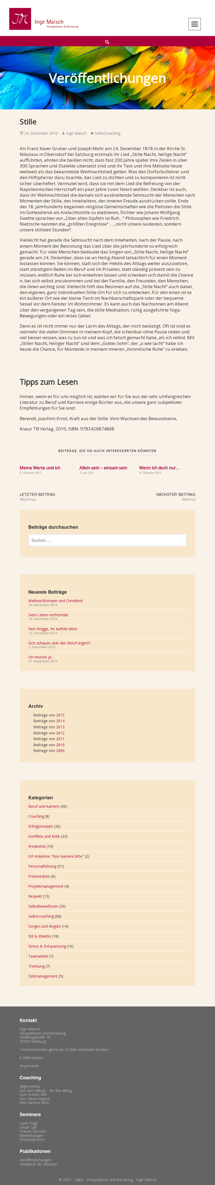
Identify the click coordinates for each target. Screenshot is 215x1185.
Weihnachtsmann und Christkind (55, 600)
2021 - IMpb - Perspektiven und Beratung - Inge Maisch (110, 1179)
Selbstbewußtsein (43, 906)
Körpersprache (32, 1139)
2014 (60, 720)
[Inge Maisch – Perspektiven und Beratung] (43, 19)
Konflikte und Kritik (44, 836)
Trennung (36, 966)
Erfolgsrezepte (40, 826)
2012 (60, 732)
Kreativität (37, 846)
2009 (60, 750)
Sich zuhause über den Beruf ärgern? (59, 642)
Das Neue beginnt (35, 1098)
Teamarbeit (38, 956)
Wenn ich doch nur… (159, 468)
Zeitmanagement (43, 976)
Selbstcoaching (107, 133)
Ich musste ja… (41, 656)
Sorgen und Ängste (44, 926)
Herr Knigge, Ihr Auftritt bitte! (52, 628)
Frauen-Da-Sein (33, 1131)
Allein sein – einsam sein (103, 468)
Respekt (35, 896)
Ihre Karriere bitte (34, 1102)
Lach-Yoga (29, 1123)
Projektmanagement (45, 886)
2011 (60, 738)
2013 (60, 726)
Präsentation (39, 876)
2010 (60, 744)
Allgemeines (30, 1086)
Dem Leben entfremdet (48, 614)
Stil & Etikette (39, 936)
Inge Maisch (76, 133)
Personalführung (42, 866)
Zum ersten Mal (33, 1094)
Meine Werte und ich (40, 468)
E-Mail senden (32, 1057)
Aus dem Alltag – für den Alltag (46, 1090)
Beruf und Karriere (44, 806)
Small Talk (28, 1127)
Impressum (29, 1065)
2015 (60, 715)
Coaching (36, 816)
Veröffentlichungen (35, 1159)
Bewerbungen (31, 1135)
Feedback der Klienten (38, 1164)
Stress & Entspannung (47, 946)
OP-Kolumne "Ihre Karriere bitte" (56, 856)
